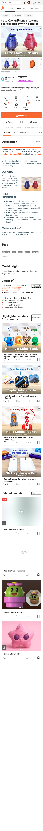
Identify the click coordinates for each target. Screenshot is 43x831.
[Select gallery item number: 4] (23, 392)
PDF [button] (38, 142)
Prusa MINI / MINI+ (26, 108)
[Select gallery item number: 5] (24, 392)
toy (14, 252)
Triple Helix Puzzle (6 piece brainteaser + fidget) (21, 397)
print (20, 252)
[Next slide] (40, 64)
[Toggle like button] (5, 359)
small (27, 252)
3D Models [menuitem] (10, 8)
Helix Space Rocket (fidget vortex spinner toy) (18, 438)
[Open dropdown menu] (41, 20)
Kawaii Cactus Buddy (13, 612)
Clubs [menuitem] (25, 8)
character (5, 252)
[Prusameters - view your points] (28, 2)
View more (36, 318)
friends (35, 252)
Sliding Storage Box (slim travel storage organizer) (21, 480)
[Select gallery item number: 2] (19, 392)
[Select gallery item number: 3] (21, 392)
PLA (6, 107)
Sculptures (29, 15)
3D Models (6, 15)
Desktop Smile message (14, 571)
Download (22, 115)
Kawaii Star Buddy (12, 654)
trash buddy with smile (14, 529)
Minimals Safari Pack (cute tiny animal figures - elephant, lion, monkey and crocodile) (20, 355)
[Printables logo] (2, 8)
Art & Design (18, 15)
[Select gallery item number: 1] (18, 392)
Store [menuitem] (19, 8)
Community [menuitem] (34, 8)
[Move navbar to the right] (40, 8)
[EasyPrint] (24, 2)
